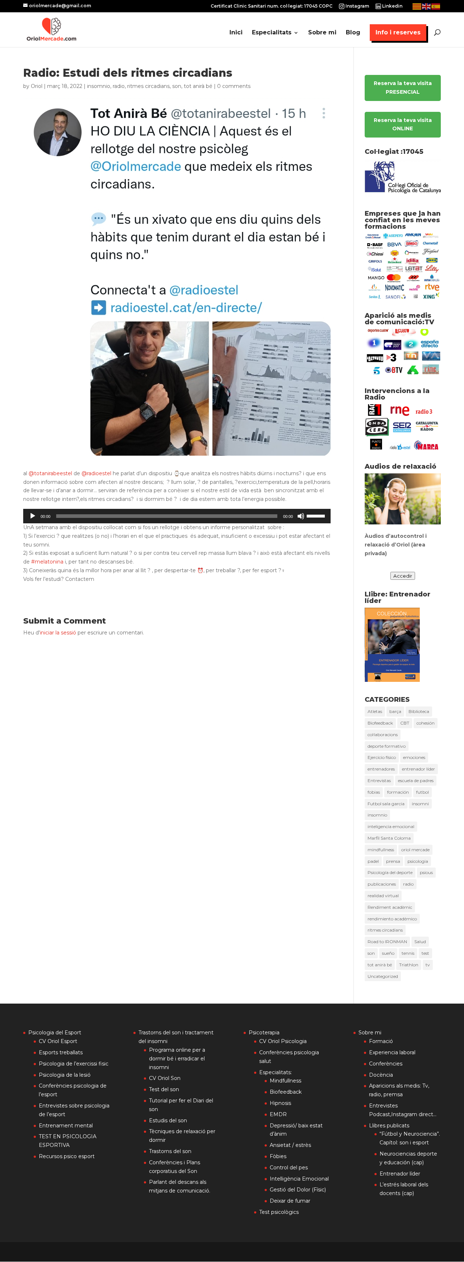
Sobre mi (322, 33)
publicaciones (382, 884)
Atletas (375, 711)
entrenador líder (418, 769)
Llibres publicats (389, 1125)
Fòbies (278, 1156)
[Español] (436, 6)
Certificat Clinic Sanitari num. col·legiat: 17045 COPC (271, 6)
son (176, 86)
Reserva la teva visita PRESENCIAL (403, 87)
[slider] (317, 515)
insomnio (98, 86)
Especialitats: (275, 1072)
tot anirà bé (198, 86)
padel (373, 861)
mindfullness (381, 849)
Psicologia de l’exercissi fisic (73, 1063)
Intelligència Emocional (299, 1179)
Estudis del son (168, 1120)
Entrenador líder (400, 1173)
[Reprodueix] (32, 516)
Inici (236, 33)
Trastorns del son (170, 1151)
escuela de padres (416, 780)
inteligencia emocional (391, 826)
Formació (381, 1041)
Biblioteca (419, 711)
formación (398, 792)
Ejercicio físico (382, 757)
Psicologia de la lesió (65, 1075)
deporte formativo (387, 746)
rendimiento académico (392, 918)
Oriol (36, 86)
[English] (426, 6)
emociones (414, 757)
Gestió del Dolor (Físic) (298, 1189)
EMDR (278, 1114)
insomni (420, 803)
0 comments (233, 86)
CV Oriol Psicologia (283, 1041)
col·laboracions (383, 734)
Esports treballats (61, 1052)
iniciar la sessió (58, 632)
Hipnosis (280, 1103)
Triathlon (408, 964)
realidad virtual (383, 895)
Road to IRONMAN (387, 941)
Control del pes (289, 1167)
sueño (388, 953)
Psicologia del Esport (54, 1032)
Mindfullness (285, 1080)
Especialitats (271, 33)
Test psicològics (279, 1212)
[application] (177, 516)
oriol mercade (415, 849)
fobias (374, 792)
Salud (420, 941)
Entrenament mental (66, 1125)
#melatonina (47, 561)
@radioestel (96, 473)
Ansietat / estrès (290, 1145)
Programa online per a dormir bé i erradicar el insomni (177, 1059)
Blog (353, 33)
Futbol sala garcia (386, 803)
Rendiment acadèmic (390, 907)
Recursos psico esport (67, 1156)
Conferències (385, 1063)
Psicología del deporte (390, 872)
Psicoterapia (264, 1032)
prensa (393, 861)
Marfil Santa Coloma (389, 838)
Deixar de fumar (290, 1201)
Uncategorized (383, 976)
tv (428, 964)
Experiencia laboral (392, 1052)
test (425, 953)
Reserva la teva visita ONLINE (403, 124)
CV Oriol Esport (58, 1041)
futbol (422, 792)
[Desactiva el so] (300, 516)
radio (119, 86)
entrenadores (381, 769)
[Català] (417, 6)
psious (426, 872)
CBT (404, 723)
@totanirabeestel (50, 473)
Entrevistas (379, 780)
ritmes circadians (148, 86)
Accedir (402, 576)
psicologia (417, 861)
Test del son (164, 1089)
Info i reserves (398, 32)
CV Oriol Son (165, 1078)
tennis (408, 953)
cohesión (426, 723)
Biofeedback (380, 723)
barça (395, 711)
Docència (381, 1075)
